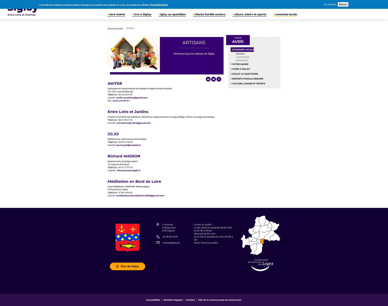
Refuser (343, 4)
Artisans (240, 53)
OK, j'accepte (330, 4)
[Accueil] (19, 9)
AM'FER (115, 83)
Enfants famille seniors (209, 14)
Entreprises (242, 60)
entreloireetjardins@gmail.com (133, 123)
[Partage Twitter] (213, 79)
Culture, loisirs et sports (249, 14)
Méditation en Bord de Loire (134, 181)
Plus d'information (159, 5)
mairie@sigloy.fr (171, 242)
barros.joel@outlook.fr (128, 145)
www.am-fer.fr (120, 100)
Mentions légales (173, 300)
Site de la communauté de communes (219, 300)
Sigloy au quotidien (172, 14)
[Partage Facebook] (218, 79)
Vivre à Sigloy (141, 14)
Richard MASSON (124, 156)
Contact (190, 300)
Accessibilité (153, 300)
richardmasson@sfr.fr (128, 170)
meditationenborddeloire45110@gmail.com (140, 195)
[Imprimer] (208, 79)
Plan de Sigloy (130, 266)
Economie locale (285, 14)
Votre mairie (116, 14)
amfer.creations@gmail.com (132, 97)
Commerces (242, 56)
